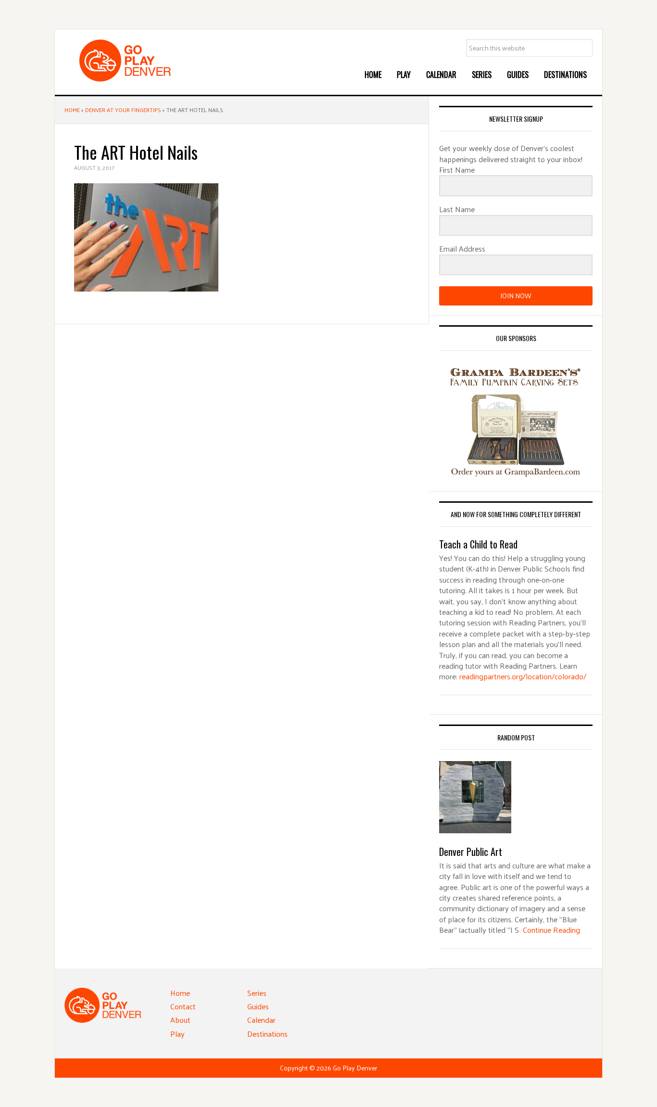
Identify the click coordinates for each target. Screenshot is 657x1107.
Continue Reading (551, 930)
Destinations (267, 1034)
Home (72, 109)
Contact (183, 1006)
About (180, 1020)
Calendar (261, 1020)
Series (256, 993)
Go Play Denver (136, 60)
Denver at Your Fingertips (123, 109)
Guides (258, 1006)
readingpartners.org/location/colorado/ (522, 676)
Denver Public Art (470, 851)
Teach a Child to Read (478, 544)
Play (177, 1034)
